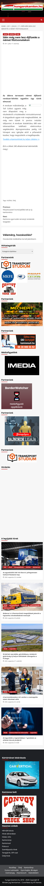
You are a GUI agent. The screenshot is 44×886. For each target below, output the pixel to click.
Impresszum (21, 873)
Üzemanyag (10, 873)
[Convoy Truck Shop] (19, 809)
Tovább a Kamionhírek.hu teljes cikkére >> (21, 139)
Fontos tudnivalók (12, 870)
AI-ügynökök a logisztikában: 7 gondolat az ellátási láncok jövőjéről (19, 739)
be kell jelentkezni (29, 239)
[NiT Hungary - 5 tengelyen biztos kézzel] (22, 431)
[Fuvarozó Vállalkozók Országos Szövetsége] (34, 276)
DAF (5, 567)
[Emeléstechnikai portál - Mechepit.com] (22, 314)
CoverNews (26, 882)
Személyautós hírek (9, 849)
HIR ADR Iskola (8, 831)
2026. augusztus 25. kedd (12, 743)
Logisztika (24, 605)
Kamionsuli (6, 843)
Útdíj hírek (6, 856)
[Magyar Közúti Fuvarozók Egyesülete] (7, 276)
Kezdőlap (12, 867)
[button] (3, 19)
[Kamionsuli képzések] (18, 341)
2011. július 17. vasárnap (12, 44)
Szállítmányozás (35, 605)
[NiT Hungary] (21, 276)
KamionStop (28, 867)
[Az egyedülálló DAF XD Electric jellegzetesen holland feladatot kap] (22, 556)
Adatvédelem (33, 873)
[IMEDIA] (22, 365)
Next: (18, 219)
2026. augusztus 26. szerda (12, 702)
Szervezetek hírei (9, 608)
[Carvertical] (22, 775)
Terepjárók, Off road (10, 853)
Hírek (5, 34)
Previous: (17, 209)
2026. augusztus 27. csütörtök (13, 661)
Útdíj (17, 34)
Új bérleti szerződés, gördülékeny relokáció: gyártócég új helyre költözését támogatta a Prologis (20, 656)
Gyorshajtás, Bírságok (29, 870)
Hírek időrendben (9, 834)
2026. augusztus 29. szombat (13, 577)
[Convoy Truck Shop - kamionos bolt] (9, 289)
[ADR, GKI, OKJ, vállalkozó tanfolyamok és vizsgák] (15, 265)
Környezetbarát (19, 567)
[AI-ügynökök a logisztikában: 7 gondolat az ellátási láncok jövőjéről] (22, 721)
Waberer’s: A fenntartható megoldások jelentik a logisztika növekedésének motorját (22, 614)
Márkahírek (36, 567)
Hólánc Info (6, 837)
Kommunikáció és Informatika (18, 733)
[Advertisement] (22, 70)
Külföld (11, 34)
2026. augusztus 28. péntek (12, 618)
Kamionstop (6, 840)
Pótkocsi (5, 846)
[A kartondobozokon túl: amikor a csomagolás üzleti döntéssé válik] (22, 681)
